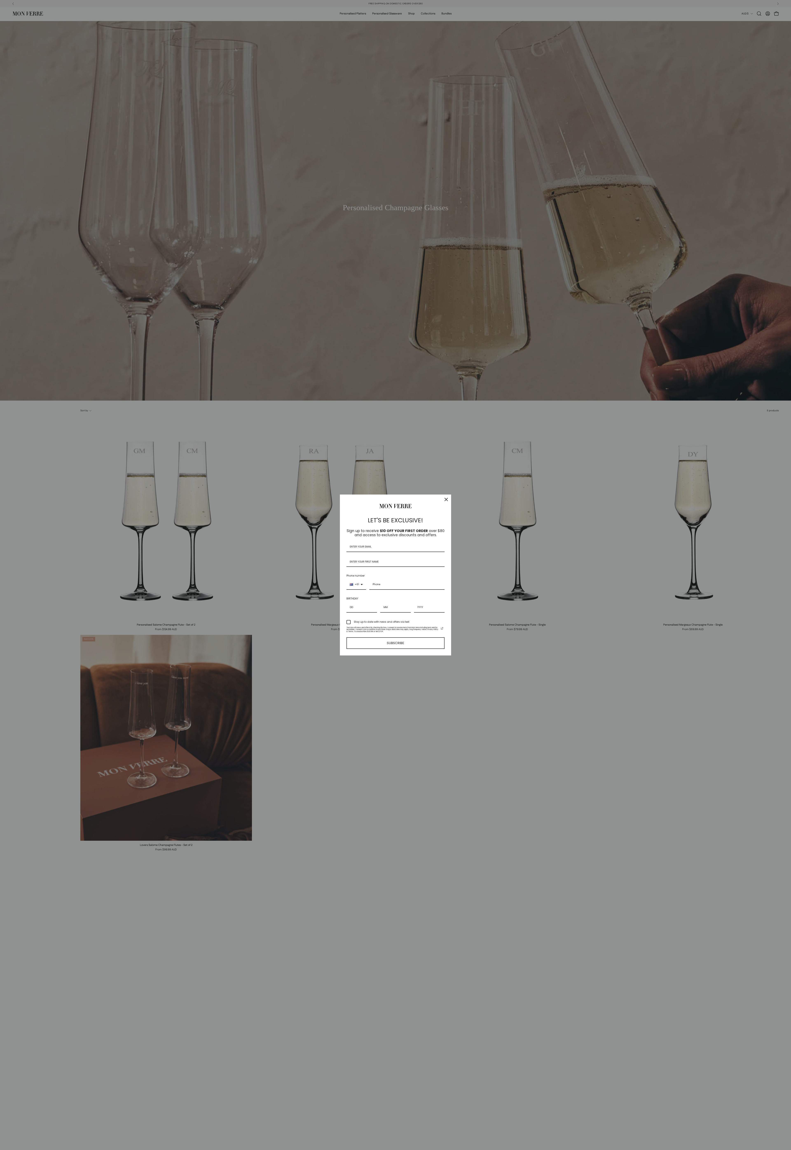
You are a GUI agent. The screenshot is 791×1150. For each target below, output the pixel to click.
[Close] (446, 499)
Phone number (355, 575)
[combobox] (356, 585)
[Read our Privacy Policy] (442, 628)
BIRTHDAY (352, 598)
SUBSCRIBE (395, 643)
